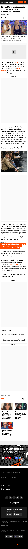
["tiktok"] (2, 458)
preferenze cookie (12, 477)
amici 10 (12, 393)
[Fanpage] (14, 503)
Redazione (3, 477)
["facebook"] (16, 458)
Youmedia (3, 472)
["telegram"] (20, 458)
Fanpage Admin (9, 17)
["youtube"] (9, 458)
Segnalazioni (10, 472)
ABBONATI (20, 2)
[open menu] (1, 2)
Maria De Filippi (14, 264)
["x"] (13, 458)
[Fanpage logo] (8, 2)
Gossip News (4, 395)
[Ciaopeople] (14, 545)
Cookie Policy (4, 474)
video (8, 395)
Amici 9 (17, 62)
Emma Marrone (18, 393)
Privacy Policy (18, 472)
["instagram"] (6, 458)
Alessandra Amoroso (6, 393)
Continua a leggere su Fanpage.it (14, 340)
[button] (25, 18)
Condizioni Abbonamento (15, 474)
